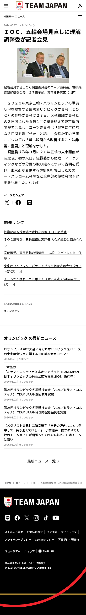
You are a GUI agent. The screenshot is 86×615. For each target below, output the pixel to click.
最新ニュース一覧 (41, 460)
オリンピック (12, 311)
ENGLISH (48, 551)
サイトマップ (69, 532)
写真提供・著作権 (68, 539)
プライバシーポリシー (18, 539)
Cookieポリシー (44, 539)
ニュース (21, 483)
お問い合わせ (35, 532)
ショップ (29, 551)
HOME (7, 483)
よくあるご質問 (14, 532)
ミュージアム (12, 551)
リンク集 (52, 532)
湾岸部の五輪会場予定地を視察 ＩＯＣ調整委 (35, 232)
